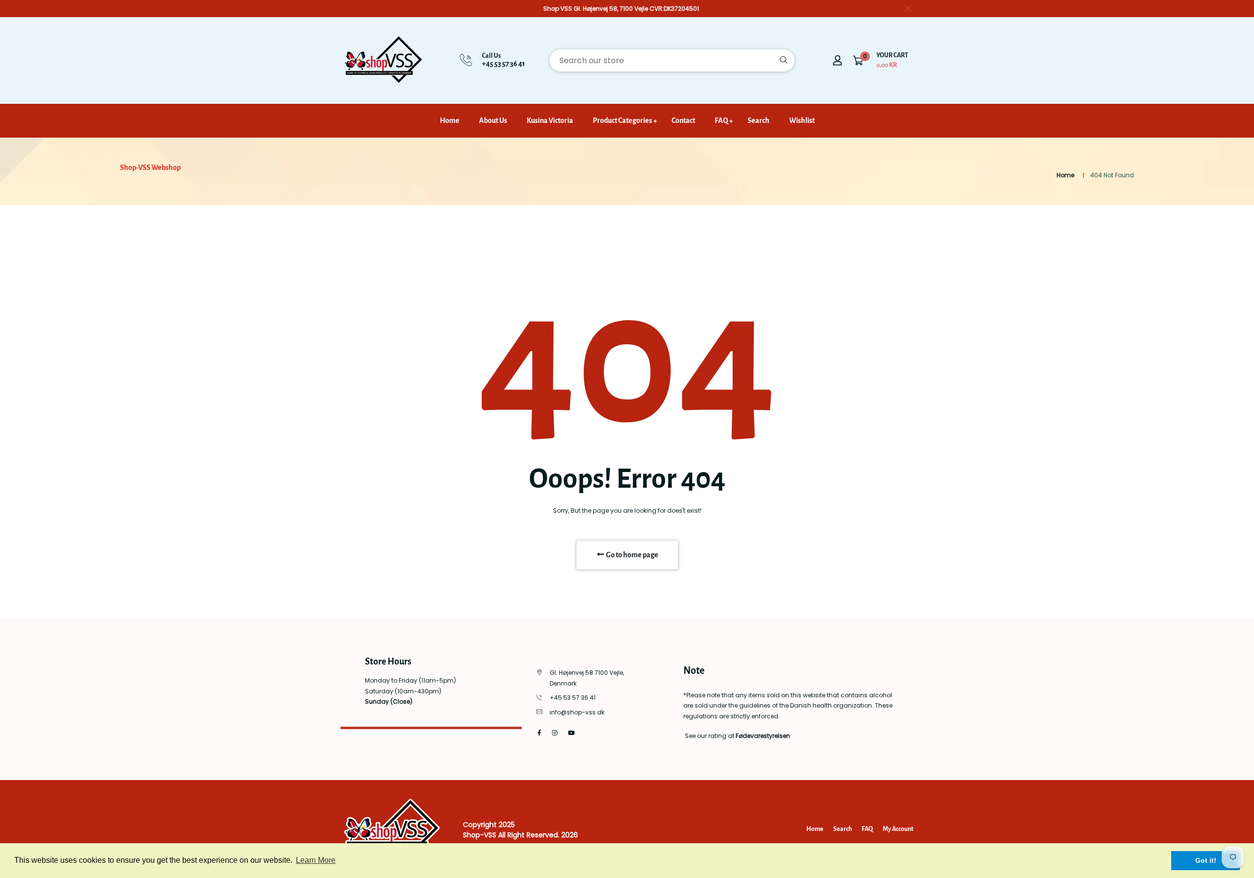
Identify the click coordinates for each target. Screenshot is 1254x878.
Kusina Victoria (550, 120)
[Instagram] (554, 733)
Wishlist (802, 120)
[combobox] (672, 60)
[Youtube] (571, 733)
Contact (683, 120)
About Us (493, 120)
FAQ (721, 120)
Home (449, 120)
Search (759, 120)
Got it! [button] (1205, 860)
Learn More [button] (316, 860)
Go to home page (631, 555)
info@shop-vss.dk (577, 712)
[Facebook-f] (539, 733)
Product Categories (622, 120)
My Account (898, 829)
